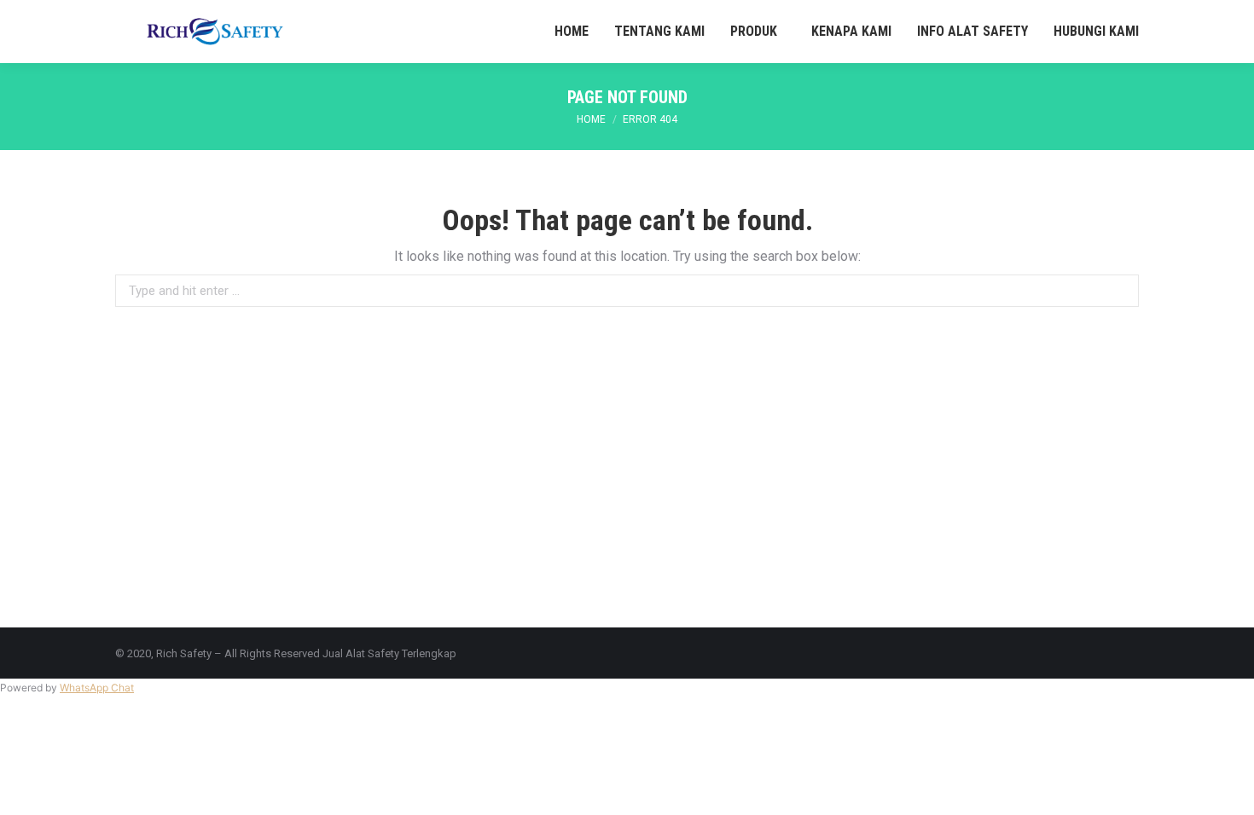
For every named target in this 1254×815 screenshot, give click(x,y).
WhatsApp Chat (97, 687)
